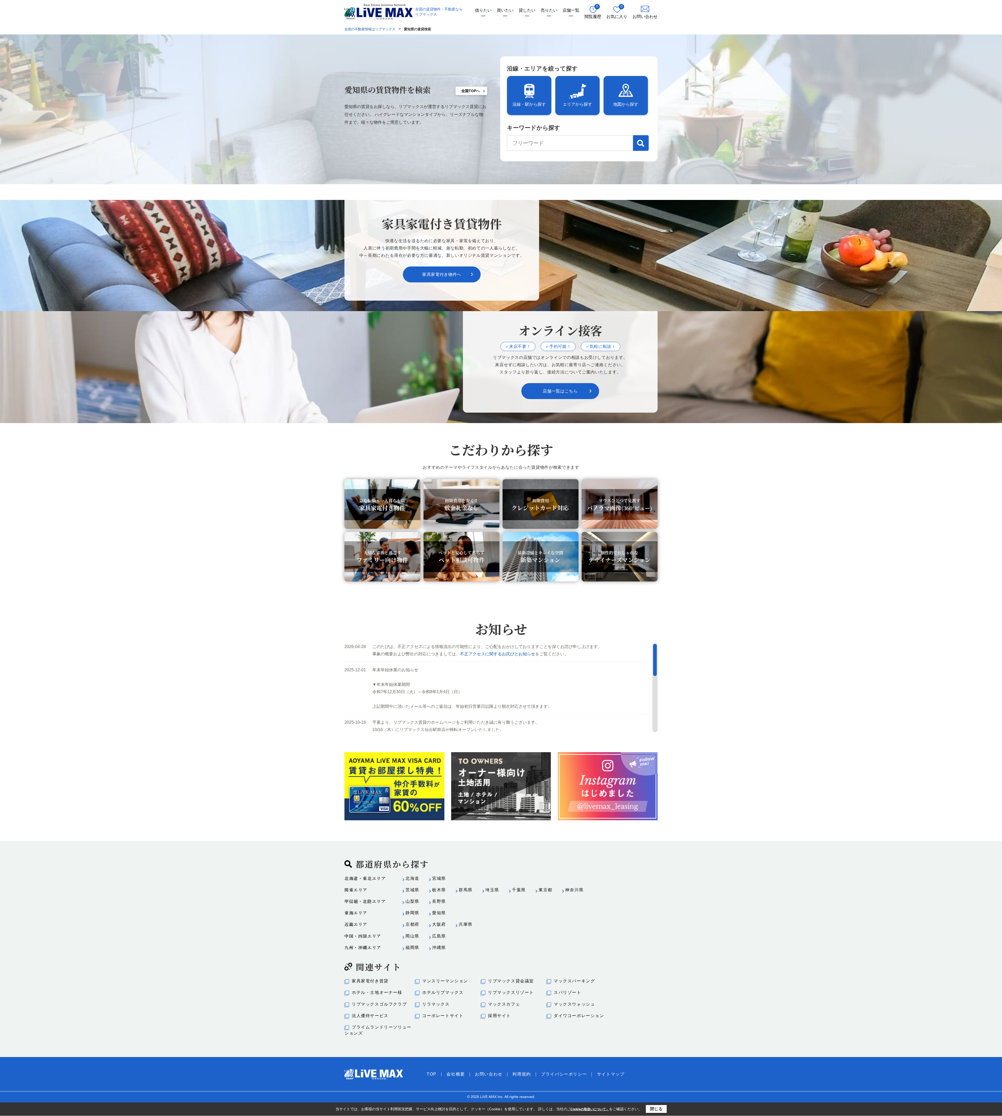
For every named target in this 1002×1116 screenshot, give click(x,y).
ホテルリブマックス (442, 992)
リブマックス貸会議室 (511, 981)
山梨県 (412, 901)
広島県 (439, 936)
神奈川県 (574, 890)
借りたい (483, 10)
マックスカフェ (504, 1004)
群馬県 (466, 890)
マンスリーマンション (445, 981)
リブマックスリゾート (511, 992)
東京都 (545, 890)
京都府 (412, 924)
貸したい (527, 10)
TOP (432, 1074)
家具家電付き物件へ (441, 274)
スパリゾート (567, 992)
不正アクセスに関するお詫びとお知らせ (497, 654)
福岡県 (412, 947)
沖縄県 (439, 947)
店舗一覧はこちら (560, 391)
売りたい (549, 10)
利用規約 (521, 1074)
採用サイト (499, 1015)
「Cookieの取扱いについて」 (588, 1109)
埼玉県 (492, 890)
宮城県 (439, 878)
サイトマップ (611, 1074)
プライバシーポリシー (564, 1074)
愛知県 (439, 913)
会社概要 (455, 1074)
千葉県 (519, 890)
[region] (501, 687)
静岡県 (412, 913)
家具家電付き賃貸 (370, 981)
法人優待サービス (370, 1015)
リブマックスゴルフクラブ (379, 1004)
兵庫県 (466, 924)
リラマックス (436, 1004)
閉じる (656, 1109)
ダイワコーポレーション (579, 1015)
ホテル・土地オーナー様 (377, 992)
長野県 (439, 901)
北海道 (412, 878)
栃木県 (439, 890)
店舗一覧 (571, 10)
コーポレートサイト (442, 1015)
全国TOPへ (470, 91)
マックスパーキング (574, 981)
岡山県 (412, 936)
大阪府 (439, 924)
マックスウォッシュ (574, 1004)
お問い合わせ (489, 1074)
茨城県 (412, 890)
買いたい (505, 10)
